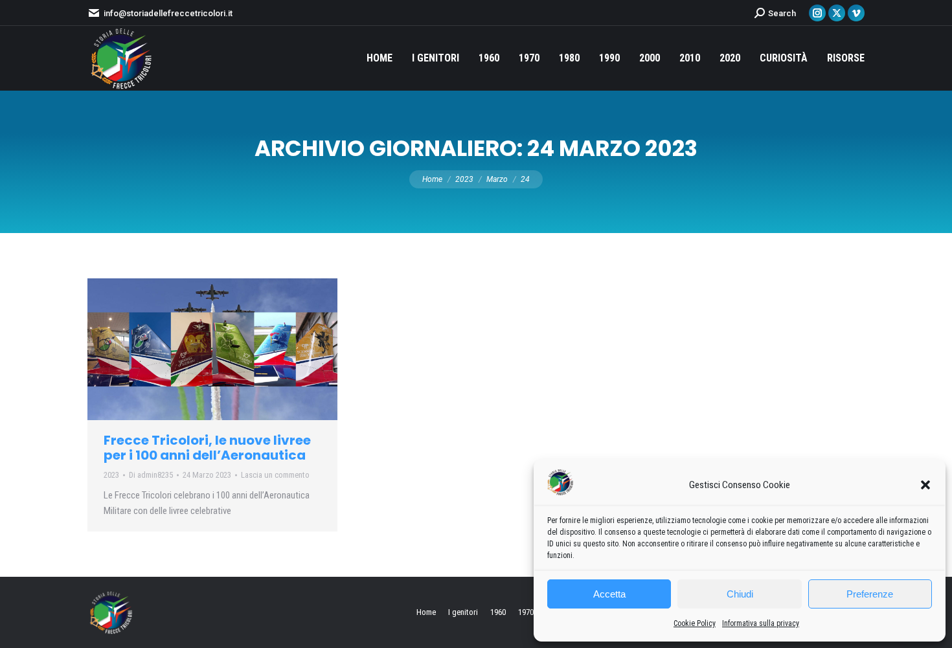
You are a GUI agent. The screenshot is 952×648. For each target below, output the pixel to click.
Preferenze (869, 593)
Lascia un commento (275, 475)
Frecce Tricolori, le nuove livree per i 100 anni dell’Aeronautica (207, 447)
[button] (925, 484)
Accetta (609, 593)
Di (151, 475)
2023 (111, 475)
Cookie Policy (695, 623)
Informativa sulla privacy (760, 623)
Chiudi (740, 593)
